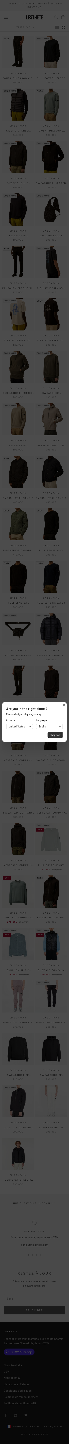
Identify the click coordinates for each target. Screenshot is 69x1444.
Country (10, 720)
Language (41, 720)
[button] (19, 726)
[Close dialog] (64, 705)
